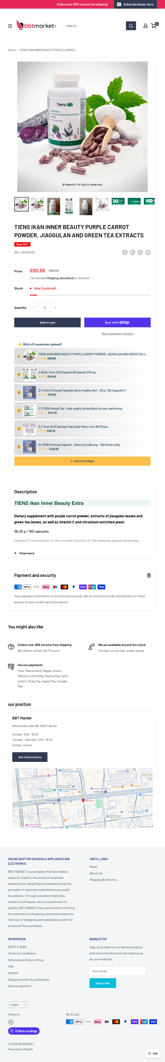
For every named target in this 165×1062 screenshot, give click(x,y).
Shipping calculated (60, 278)
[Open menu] (10, 26)
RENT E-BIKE (17, 947)
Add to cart (47, 322)
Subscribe (103, 983)
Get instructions (29, 757)
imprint (13, 973)
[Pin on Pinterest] (132, 252)
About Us (96, 873)
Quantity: (20, 307)
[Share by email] (148, 252)
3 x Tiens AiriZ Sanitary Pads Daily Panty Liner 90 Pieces (73, 426)
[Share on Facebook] (125, 252)
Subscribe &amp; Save (138, 4)
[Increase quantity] (55, 307)
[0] (153, 25)
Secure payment (19, 986)
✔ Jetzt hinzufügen (82, 461)
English (14, 1004)
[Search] (131, 25)
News (93, 866)
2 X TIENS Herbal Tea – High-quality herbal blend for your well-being (80, 408)
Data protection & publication (29, 979)
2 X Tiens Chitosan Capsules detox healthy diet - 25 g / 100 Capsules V (82, 390)
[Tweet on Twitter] (140, 252)
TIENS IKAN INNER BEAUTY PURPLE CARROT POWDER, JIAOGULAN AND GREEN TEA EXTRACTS (93, 354)
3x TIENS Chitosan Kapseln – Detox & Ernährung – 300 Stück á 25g (79, 444)
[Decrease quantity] (34, 307)
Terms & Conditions (22, 953)
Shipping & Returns (103, 879)
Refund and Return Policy (26, 960)
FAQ (10, 966)
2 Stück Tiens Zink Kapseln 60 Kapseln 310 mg (67, 372)
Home (11, 50)
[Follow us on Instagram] (11, 1022)
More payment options (117, 333)
